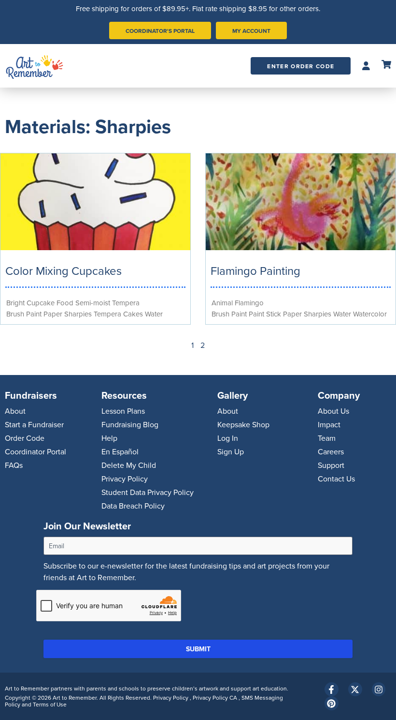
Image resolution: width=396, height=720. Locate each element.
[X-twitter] (355, 689)
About (15, 411)
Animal (222, 303)
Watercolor (370, 314)
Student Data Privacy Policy (147, 492)
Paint (34, 314)
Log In (227, 438)
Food (65, 303)
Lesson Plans (123, 411)
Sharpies (78, 314)
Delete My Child (128, 465)
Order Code (24, 438)
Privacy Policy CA (216, 697)
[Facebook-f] (332, 689)
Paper (52, 314)
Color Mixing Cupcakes (63, 270)
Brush (15, 314)
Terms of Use (50, 704)
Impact (329, 424)
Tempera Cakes (118, 314)
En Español (120, 451)
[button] (366, 66)
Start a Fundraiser (34, 424)
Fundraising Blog (129, 424)
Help (109, 438)
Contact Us (336, 478)
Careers (331, 451)
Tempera (126, 303)
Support (331, 465)
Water (154, 314)
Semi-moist (92, 303)
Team (327, 438)
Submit (198, 649)
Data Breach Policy (133, 505)
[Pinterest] (332, 703)
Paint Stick (265, 314)
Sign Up (230, 451)
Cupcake (41, 303)
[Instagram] (379, 689)
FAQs (14, 465)
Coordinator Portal (35, 451)
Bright (15, 303)
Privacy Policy (124, 478)
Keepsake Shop (243, 424)
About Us (333, 411)
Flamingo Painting (255, 270)
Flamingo (249, 303)
